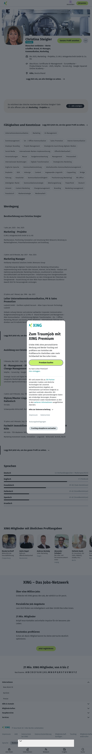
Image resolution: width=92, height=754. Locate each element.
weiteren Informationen (43, 402)
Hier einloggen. (34, 371)
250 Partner (50, 380)
